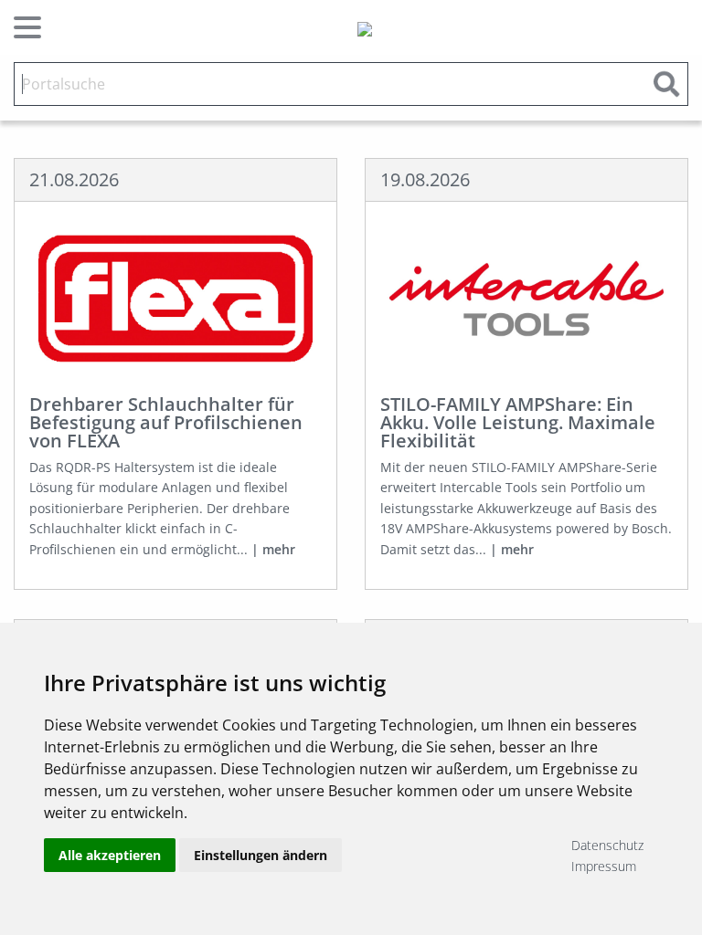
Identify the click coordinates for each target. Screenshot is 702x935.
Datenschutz (607, 845)
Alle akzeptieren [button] (109, 855)
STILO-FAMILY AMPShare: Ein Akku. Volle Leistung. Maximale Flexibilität (517, 422)
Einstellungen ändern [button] (260, 855)
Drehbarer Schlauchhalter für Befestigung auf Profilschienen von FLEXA (166, 422)
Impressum (603, 866)
